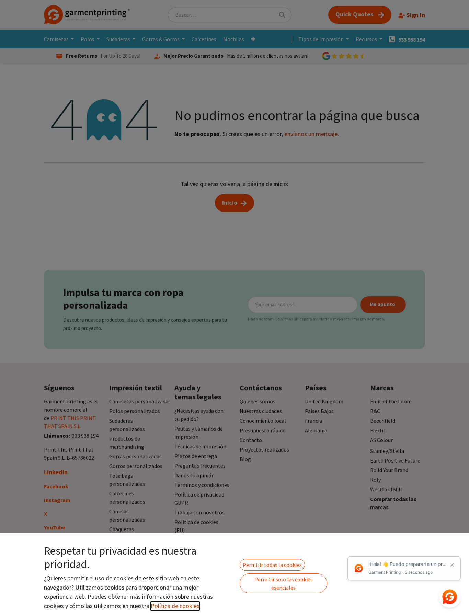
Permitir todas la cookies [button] (272, 564)
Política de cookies (175, 606)
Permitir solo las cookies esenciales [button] (283, 583)
